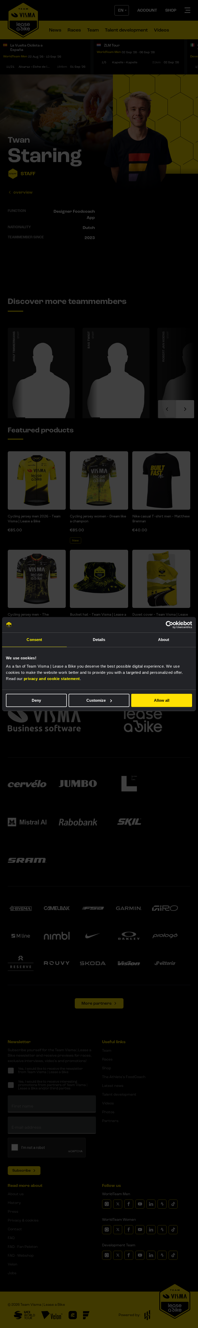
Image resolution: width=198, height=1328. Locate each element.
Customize (96, 700)
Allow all (161, 700)
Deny (36, 700)
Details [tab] (99, 639)
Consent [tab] (34, 639)
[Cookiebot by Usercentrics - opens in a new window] (169, 625)
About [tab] (163, 639)
